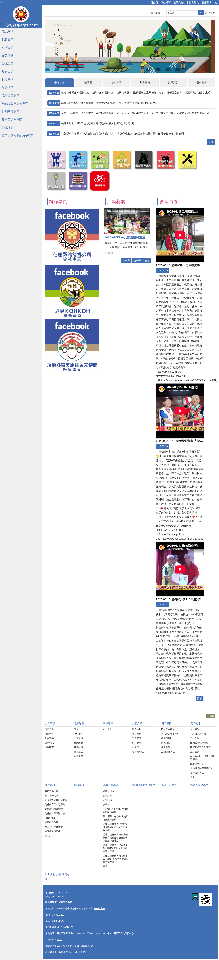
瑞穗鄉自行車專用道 (55, 804)
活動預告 (116, 82)
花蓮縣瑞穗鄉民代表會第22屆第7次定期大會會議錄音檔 (115, 827)
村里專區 (136, 747)
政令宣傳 (145, 82)
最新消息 (59, 82)
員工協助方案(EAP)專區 (17, 135)
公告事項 (50, 723)
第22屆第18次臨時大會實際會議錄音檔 (115, 810)
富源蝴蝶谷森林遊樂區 (56, 800)
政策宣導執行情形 (199, 742)
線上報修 (165, 747)
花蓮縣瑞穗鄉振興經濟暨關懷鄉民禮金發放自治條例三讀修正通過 (115, 837)
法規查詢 (194, 729)
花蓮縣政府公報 (198, 733)
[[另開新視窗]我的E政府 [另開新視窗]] (195, 896)
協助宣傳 (201, 82)
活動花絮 (49, 747)
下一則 (126, 260)
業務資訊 (136, 738)
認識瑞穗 (7, 31)
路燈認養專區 (168, 751)
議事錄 (106, 804)
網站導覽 (166, 2)
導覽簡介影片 (139, 751)
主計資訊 (194, 751)
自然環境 (78, 738)
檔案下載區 (167, 738)
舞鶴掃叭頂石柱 (52, 831)
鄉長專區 (7, 39)
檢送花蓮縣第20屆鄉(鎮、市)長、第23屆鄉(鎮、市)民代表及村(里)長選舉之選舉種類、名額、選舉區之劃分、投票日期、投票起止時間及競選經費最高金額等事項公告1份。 (132, 92)
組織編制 (136, 729)
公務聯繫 (178, 2)
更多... (193, 777)
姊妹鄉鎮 (136, 742)
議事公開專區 (10, 95)
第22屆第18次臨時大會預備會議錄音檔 (115, 818)
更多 (211, 142)
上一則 (137, 260)
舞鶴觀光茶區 (51, 822)
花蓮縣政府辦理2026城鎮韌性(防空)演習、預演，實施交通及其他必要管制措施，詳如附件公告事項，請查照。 (117, 133)
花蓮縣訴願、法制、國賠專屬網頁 (202, 757)
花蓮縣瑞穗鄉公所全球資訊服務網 (21, 16)
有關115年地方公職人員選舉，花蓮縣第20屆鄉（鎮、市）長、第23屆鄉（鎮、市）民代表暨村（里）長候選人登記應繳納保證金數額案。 (132, 113)
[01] (130, 46)
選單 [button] (212, 716)
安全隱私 (207, 2)
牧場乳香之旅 (51, 795)
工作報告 (194, 738)
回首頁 (154, 2)
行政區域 (78, 756)
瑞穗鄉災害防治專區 (15, 103)
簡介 (76, 729)
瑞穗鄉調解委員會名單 (201, 768)
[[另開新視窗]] (77, 190)
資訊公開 (7, 63)
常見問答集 (192, 2)
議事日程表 (108, 791)
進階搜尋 (210, 12)
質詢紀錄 (107, 800)
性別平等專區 (10, 111)
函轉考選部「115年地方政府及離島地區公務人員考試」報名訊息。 (93, 123)
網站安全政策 (65, 902)
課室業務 (136, 733)
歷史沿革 (78, 733)
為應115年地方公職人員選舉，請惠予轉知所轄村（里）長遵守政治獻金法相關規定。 (103, 102)
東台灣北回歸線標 (54, 809)
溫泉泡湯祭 (50, 818)
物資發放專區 (197, 772)
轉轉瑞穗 (7, 79)
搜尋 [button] (201, 12)
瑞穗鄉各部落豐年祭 (55, 813)
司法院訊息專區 (12, 119)
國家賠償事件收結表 (200, 747)
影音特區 (7, 87)
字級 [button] (216, 3)
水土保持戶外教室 (54, 827)
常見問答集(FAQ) (170, 733)
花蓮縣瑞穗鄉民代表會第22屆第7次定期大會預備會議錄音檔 (115, 848)
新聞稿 (88, 82)
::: (1, 1)
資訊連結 (7, 127)
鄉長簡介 (107, 729)
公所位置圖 (99, 908)
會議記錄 (107, 795)
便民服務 (7, 55)
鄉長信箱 (165, 742)
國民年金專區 (168, 729)
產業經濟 (78, 742)
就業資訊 (173, 82)
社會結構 (78, 747)
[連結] (59, 939)
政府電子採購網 (198, 763)
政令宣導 (49, 738)
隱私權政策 (51, 902)
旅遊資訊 (7, 71)
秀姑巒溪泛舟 (51, 791)
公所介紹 (7, 47)
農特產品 (78, 751)
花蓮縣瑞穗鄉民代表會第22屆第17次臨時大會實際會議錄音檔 (115, 858)
